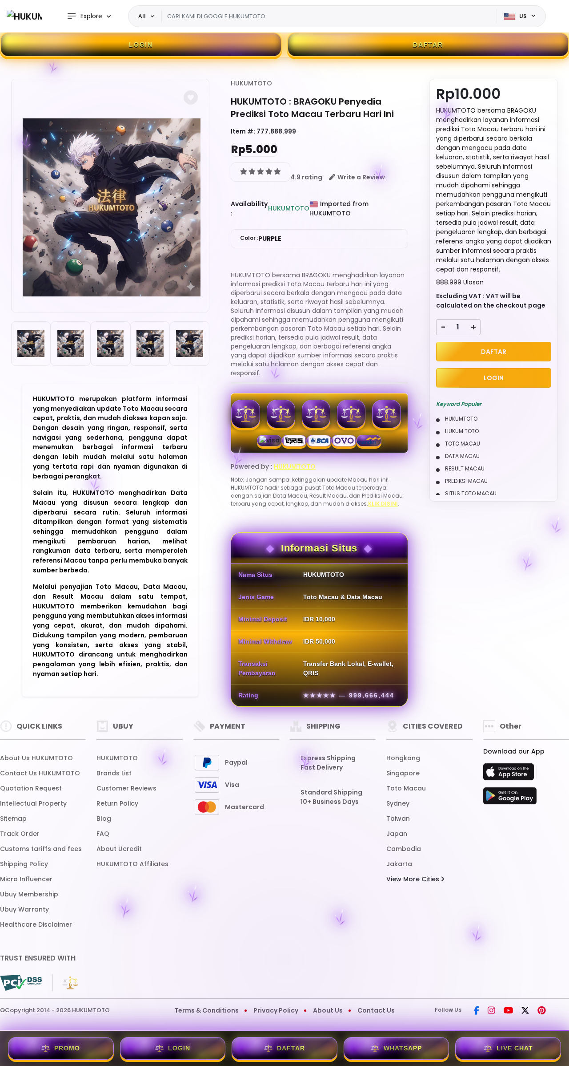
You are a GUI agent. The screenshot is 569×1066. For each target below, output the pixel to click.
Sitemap (13, 818)
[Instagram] (491, 1011)
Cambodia (403, 848)
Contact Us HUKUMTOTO (40, 773)
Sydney (397, 803)
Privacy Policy (275, 1010)
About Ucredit (119, 848)
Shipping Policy (24, 863)
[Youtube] (508, 1011)
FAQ (102, 833)
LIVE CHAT (515, 1048)
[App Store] (510, 774)
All (142, 16)
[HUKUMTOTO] (24, 16)
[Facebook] (476, 1011)
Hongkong (403, 758)
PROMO (67, 1048)
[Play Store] (510, 798)
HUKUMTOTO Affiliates (132, 863)
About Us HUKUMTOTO (36, 758)
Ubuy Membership (29, 894)
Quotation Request (31, 788)
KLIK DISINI (383, 503)
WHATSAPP (403, 1048)
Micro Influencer (26, 879)
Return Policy (117, 803)
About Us (328, 1010)
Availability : (249, 208)
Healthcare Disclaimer (36, 924)
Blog (103, 818)
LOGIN (141, 44)
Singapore (403, 773)
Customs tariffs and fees (41, 848)
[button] (191, 97)
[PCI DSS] (21, 983)
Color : (260, 238)
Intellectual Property (33, 803)
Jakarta (399, 863)
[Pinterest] (541, 1011)
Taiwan (398, 818)
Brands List (114, 773)
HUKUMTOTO (251, 83)
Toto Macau (406, 788)
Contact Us (376, 1010)
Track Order (20, 833)
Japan (396, 833)
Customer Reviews (126, 788)
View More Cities (413, 879)
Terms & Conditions (206, 1010)
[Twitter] (525, 1011)
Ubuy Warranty (24, 909)
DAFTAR (428, 44)
